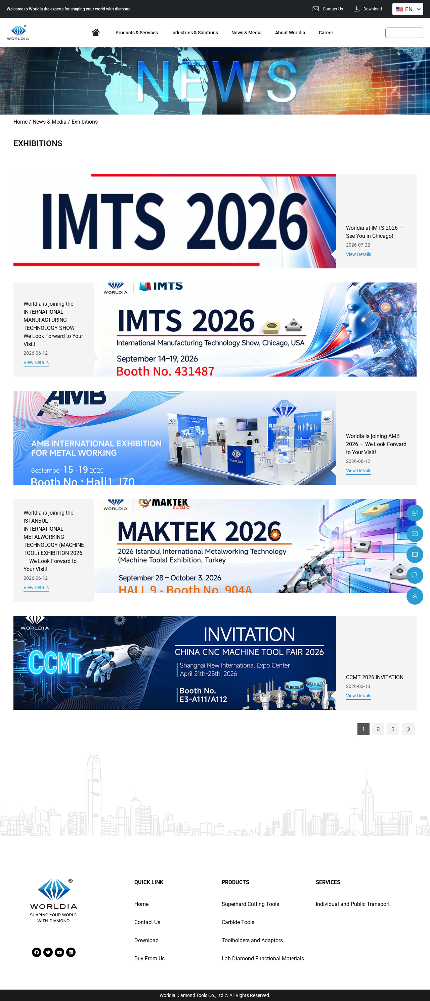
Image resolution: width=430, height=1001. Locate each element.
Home (95, 32)
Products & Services (137, 32)
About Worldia (290, 32)
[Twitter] (48, 952)
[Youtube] (59, 952)
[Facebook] (36, 952)
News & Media (246, 32)
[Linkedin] (71, 952)
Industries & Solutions (194, 32)
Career (326, 32)
